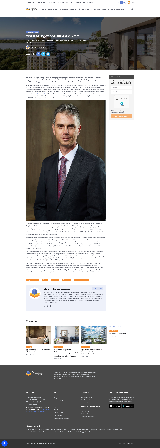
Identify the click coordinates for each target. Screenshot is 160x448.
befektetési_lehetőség (82, 280)
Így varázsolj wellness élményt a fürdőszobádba (38, 351)
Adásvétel (56, 280)
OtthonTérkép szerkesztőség (57, 289)
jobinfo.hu (102, 429)
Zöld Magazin (101, 9)
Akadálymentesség (87, 416)
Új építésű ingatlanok (63, 2)
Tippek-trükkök (53, 9)
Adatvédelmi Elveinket (117, 112)
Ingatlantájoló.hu (86, 400)
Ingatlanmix (73, 9)
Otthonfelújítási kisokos (116, 9)
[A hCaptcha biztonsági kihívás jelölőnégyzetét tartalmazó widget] (121, 101)
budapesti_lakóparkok (33, 432)
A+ (124, 2)
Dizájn (44, 9)
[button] (132, 9)
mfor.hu (39, 429)
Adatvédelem (85, 411)
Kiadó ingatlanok (42, 2)
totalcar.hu (59, 429)
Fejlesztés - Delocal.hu (126, 443)
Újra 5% (81, 9)
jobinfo (66, 429)
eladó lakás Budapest (59, 432)
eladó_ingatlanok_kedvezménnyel (87, 429)
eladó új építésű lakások (114, 429)
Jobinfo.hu (84, 402)
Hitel (72, 2)
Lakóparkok (64, 9)
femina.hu (67, 280)
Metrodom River (42, 94)
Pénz (46, 280)
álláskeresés (71, 432)
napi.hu (52, 429)
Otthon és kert (90, 9)
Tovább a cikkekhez (97, 288)
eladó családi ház (46, 432)
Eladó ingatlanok (30, 2)
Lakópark (52, 2)
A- (118, 2)
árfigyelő (72, 429)
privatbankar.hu (31, 429)
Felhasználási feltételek (88, 414)
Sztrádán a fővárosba (117, 333)
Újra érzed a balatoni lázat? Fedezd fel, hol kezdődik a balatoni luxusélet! (92, 352)
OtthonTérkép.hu (86, 397)
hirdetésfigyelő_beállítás (84, 432)
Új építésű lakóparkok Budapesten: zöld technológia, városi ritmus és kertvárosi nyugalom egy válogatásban (66, 353)
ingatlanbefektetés (33, 32)
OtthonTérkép (35, 443)
